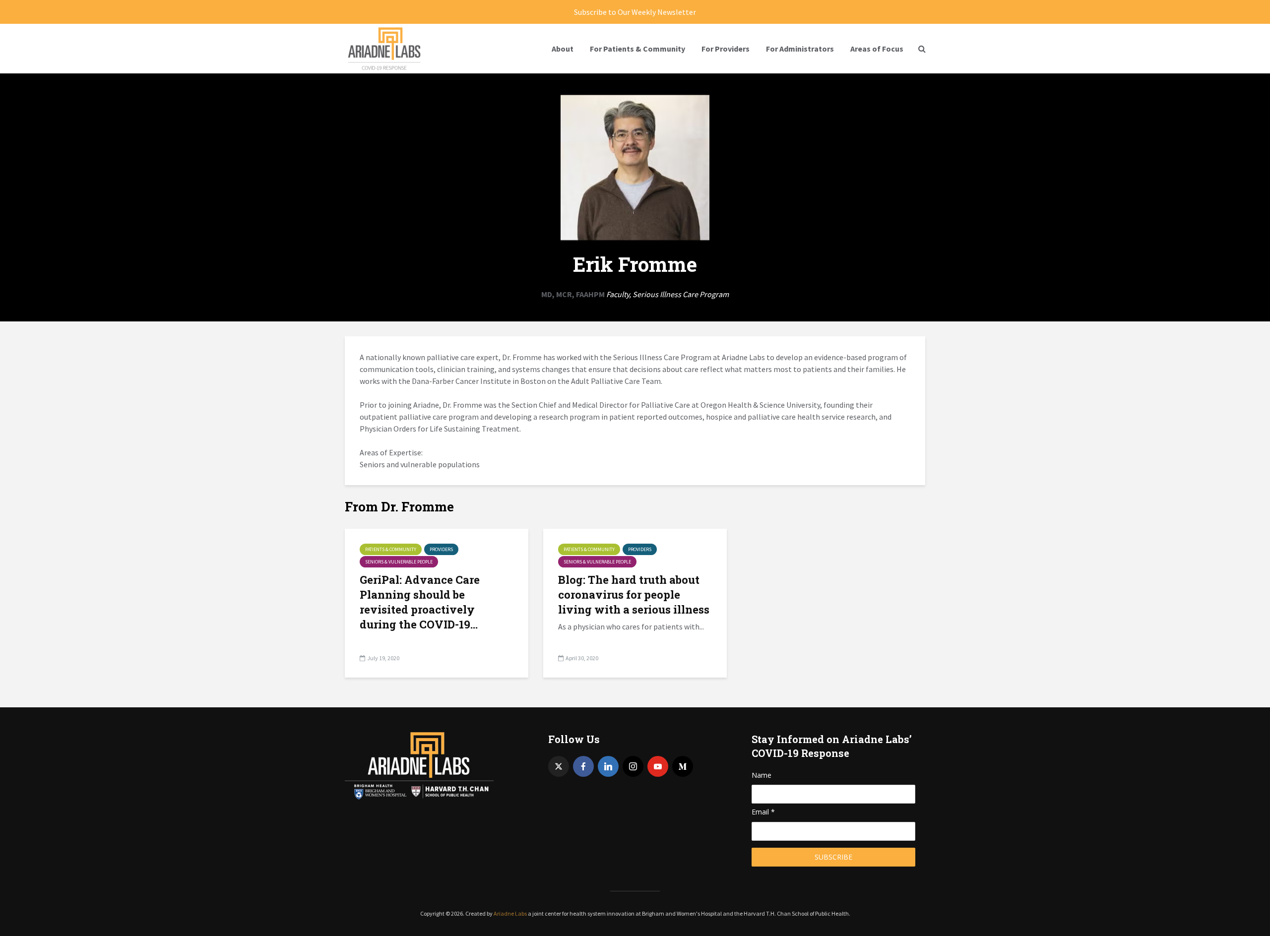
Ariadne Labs (510, 913)
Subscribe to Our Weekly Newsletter (635, 12)
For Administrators (800, 49)
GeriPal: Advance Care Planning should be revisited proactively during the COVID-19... (420, 601)
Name (761, 775)
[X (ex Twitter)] (558, 766)
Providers (441, 549)
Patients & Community (390, 549)
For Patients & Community (637, 49)
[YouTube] (657, 766)
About (562, 49)
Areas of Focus (876, 49)
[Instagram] (633, 766)
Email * (763, 811)
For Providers (725, 49)
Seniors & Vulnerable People (399, 562)
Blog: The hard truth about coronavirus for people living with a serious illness (633, 594)
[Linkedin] (608, 766)
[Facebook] (583, 766)
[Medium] (682, 766)
